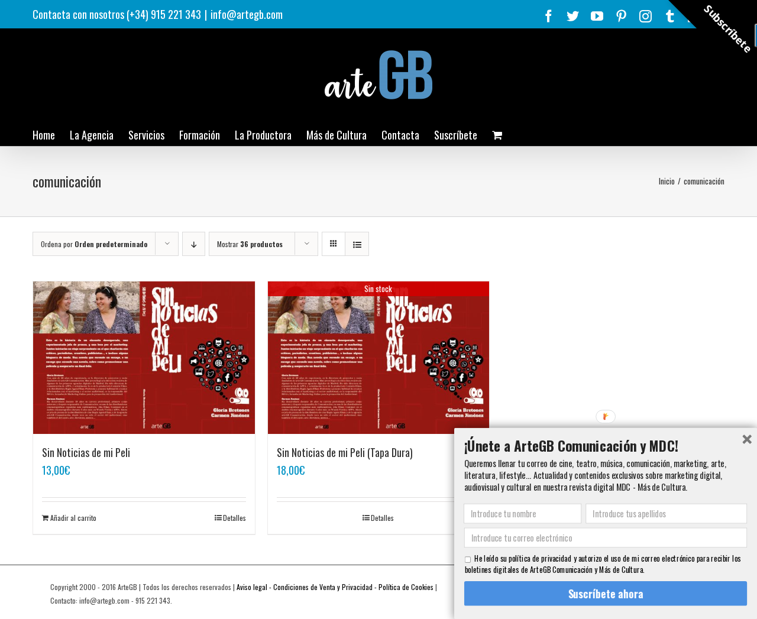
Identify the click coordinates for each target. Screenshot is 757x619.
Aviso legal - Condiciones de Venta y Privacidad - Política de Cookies (335, 587)
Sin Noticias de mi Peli (86, 452)
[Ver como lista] (356, 243)
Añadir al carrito (73, 518)
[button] (605, 445)
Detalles (234, 518)
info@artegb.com (247, 14)
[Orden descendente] (193, 244)
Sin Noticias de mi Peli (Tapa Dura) (345, 452)
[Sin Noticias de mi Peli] (144, 357)
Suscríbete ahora (605, 593)
